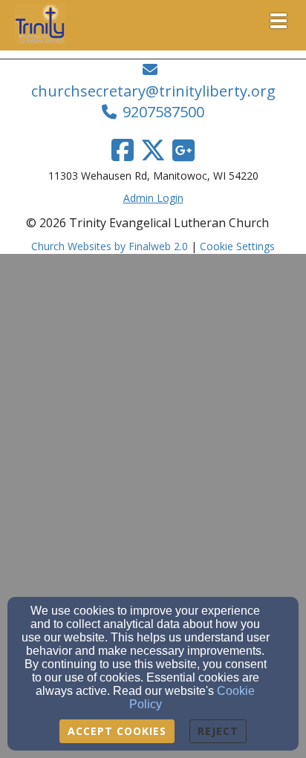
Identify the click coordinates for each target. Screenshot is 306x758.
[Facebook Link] (122, 150)
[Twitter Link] (153, 150)
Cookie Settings (237, 246)
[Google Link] (183, 150)
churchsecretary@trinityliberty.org (153, 91)
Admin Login (153, 198)
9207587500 (163, 112)
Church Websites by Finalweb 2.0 (109, 246)
